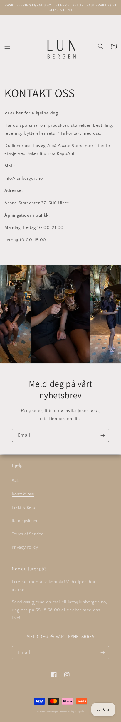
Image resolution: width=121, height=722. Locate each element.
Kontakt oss (23, 494)
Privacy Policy (25, 547)
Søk (15, 481)
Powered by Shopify (72, 711)
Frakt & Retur (24, 507)
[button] (7, 46)
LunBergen (53, 711)
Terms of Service (27, 534)
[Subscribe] (102, 435)
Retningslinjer (25, 521)
